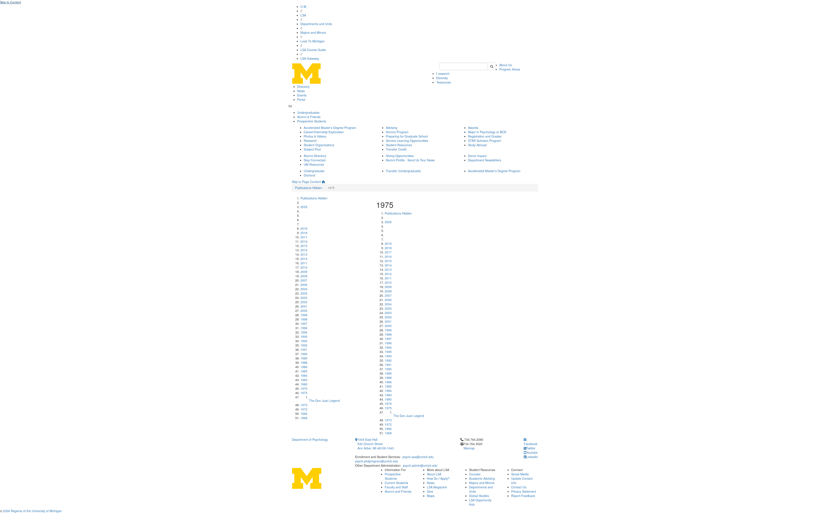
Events (301, 95)
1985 (303, 371)
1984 (303, 375)
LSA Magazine (437, 487)
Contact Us (518, 487)
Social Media (520, 474)
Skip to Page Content (306, 182)
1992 (303, 345)
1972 (303, 409)
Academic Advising (482, 478)
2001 (303, 306)
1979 (303, 388)
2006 (303, 284)
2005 (303, 293)
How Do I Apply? (438, 478)
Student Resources (399, 145)
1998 (303, 319)
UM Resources (314, 164)
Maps (430, 496)
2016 (303, 241)
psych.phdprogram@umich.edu (376, 461)
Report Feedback (523, 496)
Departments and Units (316, 24)
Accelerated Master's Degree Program (330, 127)
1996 (303, 328)
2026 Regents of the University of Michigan (32, 511)
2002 (303, 302)
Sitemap (469, 448)
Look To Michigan (312, 41)
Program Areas (509, 69)
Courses (474, 474)
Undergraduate (314, 171)
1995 (303, 336)
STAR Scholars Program (484, 140)
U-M (303, 6)
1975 (303, 393)
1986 (303, 367)
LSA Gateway (309, 58)
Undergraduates (308, 112)
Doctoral (309, 175)
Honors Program (397, 132)
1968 (303, 418)
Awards (473, 127)
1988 (303, 362)
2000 (303, 310)
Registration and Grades (484, 136)
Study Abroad (477, 145)
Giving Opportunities (400, 156)
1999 (303, 315)
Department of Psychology (310, 439)
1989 (303, 358)
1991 (303, 349)
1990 (303, 354)
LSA (303, 15)
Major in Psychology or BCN (487, 132)
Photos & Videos (315, 136)
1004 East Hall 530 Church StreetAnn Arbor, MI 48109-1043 (376, 443)
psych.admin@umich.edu (420, 465)
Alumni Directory (315, 156)
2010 (303, 267)
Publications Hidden (308, 188)
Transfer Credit (396, 149)
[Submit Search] (491, 66)
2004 (303, 289)
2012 (303, 258)
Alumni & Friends (309, 117)
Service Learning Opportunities (407, 140)
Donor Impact (477, 156)
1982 (303, 413)
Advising (391, 127)
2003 (303, 297)
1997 (303, 323)
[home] (323, 182)
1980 (303, 384)
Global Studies (479, 496)
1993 (303, 341)
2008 (303, 276)
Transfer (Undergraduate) (403, 171)
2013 (303, 254)
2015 (303, 246)
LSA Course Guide (313, 50)
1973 (303, 405)
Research (442, 73)
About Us (505, 65)
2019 (303, 228)
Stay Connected (315, 160)
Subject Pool (312, 149)
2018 (303, 233)
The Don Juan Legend (324, 400)
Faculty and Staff (396, 487)
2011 (303, 263)
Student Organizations (319, 145)
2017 (303, 237)
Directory (303, 86)
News (301, 91)
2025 (303, 207)
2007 (303, 280)
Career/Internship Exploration (324, 132)
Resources (443, 82)
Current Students (396, 483)
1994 (303, 332)
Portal (301, 99)
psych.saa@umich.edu (418, 457)
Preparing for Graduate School (407, 136)
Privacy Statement (523, 491)
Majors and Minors (313, 32)
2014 (303, 250)
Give (430, 491)
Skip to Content (10, 2)
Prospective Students (311, 121)
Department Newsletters (484, 160)
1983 (303, 380)
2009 (303, 271)
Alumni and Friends (398, 491)
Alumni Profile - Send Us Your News (410, 160)
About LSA (434, 474)
